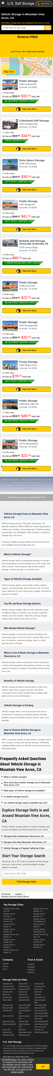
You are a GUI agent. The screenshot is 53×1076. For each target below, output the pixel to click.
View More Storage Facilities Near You (26, 497)
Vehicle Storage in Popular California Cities (24, 848)
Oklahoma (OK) (8, 1021)
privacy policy (17, 1072)
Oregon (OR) (23, 1021)
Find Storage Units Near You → (17, 1057)
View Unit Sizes (29, 109)
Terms (5, 969)
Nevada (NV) (7, 1011)
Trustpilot (30, 964)
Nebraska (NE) (39, 1008)
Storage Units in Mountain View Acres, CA (24, 836)
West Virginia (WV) (41, 1032)
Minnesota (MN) (24, 1005)
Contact (5, 964)
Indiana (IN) (23, 995)
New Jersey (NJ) (40, 1011)
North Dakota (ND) (41, 1016)
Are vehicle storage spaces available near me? (25, 803)
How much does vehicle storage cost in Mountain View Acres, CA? (27, 783)
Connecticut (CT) (9, 989)
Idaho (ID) (38, 992)
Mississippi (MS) (40, 1005)
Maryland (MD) (24, 1000)
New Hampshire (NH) (25, 1012)
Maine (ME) (7, 1000)
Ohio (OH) (38, 1019)
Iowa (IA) (37, 995)
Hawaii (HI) (23, 992)
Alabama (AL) (8, 984)
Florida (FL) (38, 989)
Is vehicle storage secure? (16, 796)
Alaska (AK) (23, 984)
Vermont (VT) (39, 1030)
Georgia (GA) (8, 992)
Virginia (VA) (7, 1032)
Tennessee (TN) (40, 1027)
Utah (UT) (22, 1030)
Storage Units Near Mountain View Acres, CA (25, 842)
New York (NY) (8, 1016)
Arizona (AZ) (39, 984)
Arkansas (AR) (8, 986)
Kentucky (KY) (24, 997)
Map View (9, 72)
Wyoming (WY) (24, 1035)
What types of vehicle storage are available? (24, 790)
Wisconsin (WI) (8, 1035)
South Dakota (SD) (41, 1024)
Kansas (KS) (7, 997)
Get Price (45, 3)
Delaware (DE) (24, 989)
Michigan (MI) (8, 1005)
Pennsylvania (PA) (41, 1021)
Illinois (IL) (6, 995)
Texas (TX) (7, 1030)
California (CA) (24, 986)
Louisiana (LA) (39, 997)
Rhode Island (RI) (9, 1024)
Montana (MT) (24, 1008)
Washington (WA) (25, 1032)
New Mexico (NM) (41, 1013)
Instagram (31, 970)
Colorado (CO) (39, 986)
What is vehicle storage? (15, 777)
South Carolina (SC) (24, 1025)
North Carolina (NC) (24, 1017)
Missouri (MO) (8, 1008)
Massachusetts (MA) (39, 1001)
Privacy (5, 966)
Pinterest (30, 972)
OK (42, 1066)
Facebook (31, 967)
